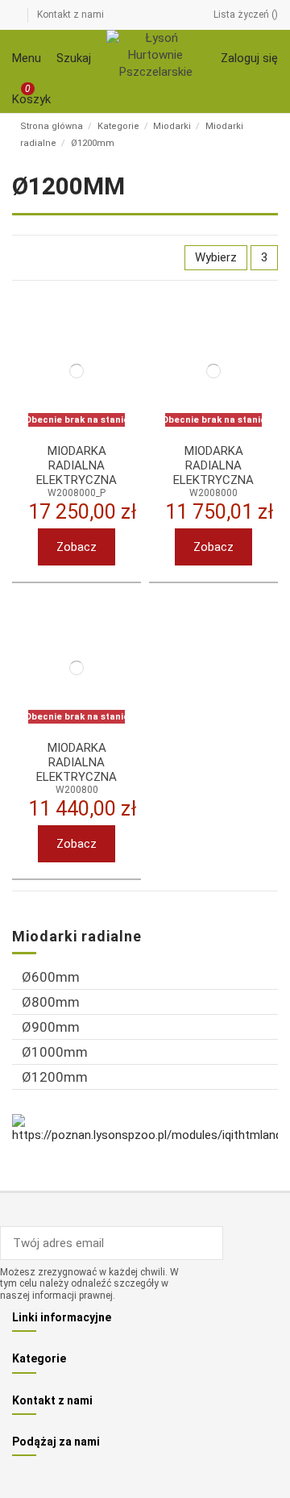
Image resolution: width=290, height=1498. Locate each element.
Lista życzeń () (245, 14)
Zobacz (76, 547)
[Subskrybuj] (210, 1243)
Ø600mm (51, 977)
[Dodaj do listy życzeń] (118, 327)
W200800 (77, 789)
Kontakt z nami (70, 14)
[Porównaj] (118, 344)
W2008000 (213, 493)
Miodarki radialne (77, 936)
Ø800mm (51, 1002)
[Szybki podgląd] (118, 361)
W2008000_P (77, 493)
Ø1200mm (55, 1077)
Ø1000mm (55, 1052)
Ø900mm (51, 1027)
